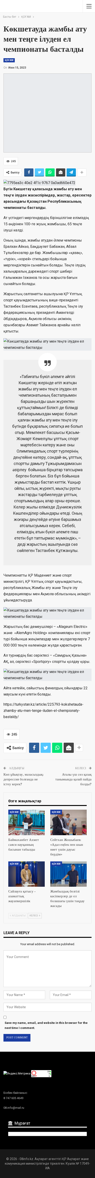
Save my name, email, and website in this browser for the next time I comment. (46, 1025)
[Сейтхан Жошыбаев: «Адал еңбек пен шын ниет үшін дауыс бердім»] (68, 822)
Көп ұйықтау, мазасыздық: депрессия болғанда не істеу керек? (23, 779)
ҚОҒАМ (9, 60)
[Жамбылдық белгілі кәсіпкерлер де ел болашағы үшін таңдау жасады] (68, 874)
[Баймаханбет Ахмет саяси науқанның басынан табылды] (26, 822)
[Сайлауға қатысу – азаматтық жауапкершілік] (26, 874)
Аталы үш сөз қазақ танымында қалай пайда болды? (73, 779)
